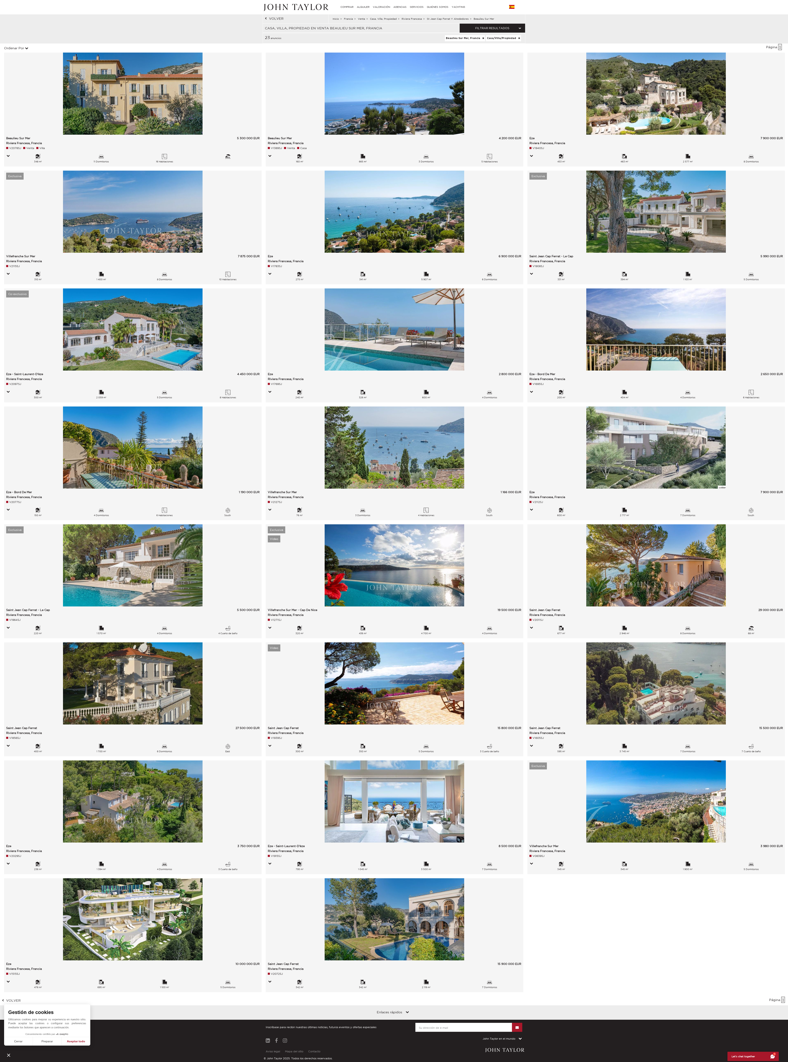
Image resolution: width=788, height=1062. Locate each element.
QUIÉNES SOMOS (437, 7)
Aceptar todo (76, 1041)
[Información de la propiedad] (8, 156)
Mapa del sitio (294, 1051)
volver (276, 18)
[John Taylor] (295, 7)
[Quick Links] (407, 1012)
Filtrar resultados (492, 28)
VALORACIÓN (381, 7)
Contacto (314, 1051)
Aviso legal (273, 1051)
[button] (9, 1055)
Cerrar (18, 1041)
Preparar (47, 1041)
